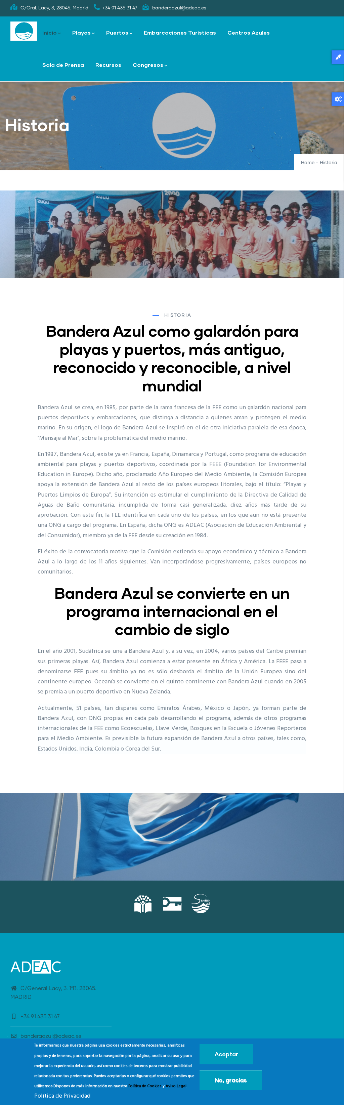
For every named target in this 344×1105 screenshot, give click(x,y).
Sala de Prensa (63, 64)
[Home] (23, 31)
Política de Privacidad (62, 1096)
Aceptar (226, 1054)
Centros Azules (248, 32)
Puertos (117, 32)
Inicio (49, 32)
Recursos (108, 64)
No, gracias (231, 1079)
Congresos (148, 64)
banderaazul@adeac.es (50, 1036)
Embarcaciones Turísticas (180, 32)
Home (307, 163)
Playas (81, 32)
